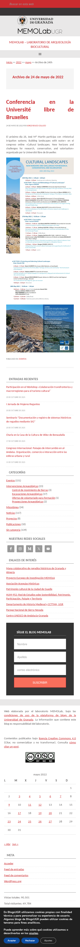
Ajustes (48, 940)
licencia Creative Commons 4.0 (57, 738)
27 (50, 821)
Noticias (10, 513)
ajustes (33, 933)
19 (40, 813)
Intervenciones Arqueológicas (22, 486)
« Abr (7, 844)
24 (19, 821)
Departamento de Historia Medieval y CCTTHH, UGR (34, 604)
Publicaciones (13, 524)
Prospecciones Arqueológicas (27, 501)
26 (40, 821)
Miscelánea (12, 507)
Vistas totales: (12, 897)
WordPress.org (12, 881)
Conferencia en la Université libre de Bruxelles (40, 110)
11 (29, 805)
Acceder (8, 863)
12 (40, 805)
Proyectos (11, 518)
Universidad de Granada (35, 21)
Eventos (22, 359)
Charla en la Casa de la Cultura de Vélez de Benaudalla (35, 435)
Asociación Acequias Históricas (22, 583)
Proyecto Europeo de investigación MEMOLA (30, 578)
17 (19, 813)
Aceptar (12, 940)
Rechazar (30, 940)
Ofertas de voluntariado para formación (33, 498)
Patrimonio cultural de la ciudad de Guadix (29, 589)
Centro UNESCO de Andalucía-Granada (27, 615)
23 (9, 821)
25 (29, 821)
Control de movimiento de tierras (30, 490)
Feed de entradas (14, 869)
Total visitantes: (13, 903)
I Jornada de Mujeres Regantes (23, 404)
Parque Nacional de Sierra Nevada (24, 610)
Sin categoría (13, 530)
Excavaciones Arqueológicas (27, 494)
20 (50, 813)
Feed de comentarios (16, 875)
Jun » (15, 844)
